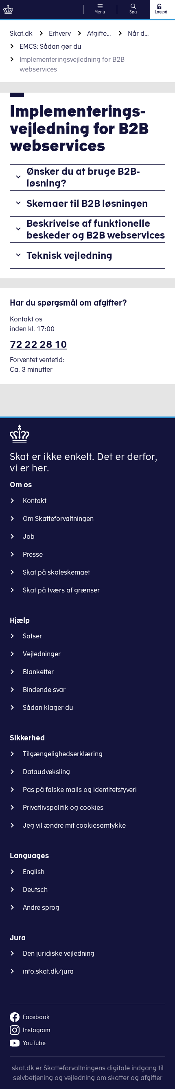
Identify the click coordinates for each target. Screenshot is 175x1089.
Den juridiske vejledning (58, 953)
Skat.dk (21, 33)
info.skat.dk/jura (48, 971)
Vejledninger (42, 653)
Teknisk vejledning (69, 255)
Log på (161, 11)
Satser (32, 636)
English (33, 871)
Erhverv (60, 33)
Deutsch (35, 889)
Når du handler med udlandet (140, 33)
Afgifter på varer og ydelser (99, 33)
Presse (33, 554)
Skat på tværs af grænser (61, 590)
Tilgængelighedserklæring (63, 753)
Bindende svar (44, 689)
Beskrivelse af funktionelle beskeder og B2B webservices (95, 229)
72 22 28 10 (38, 344)
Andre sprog (41, 907)
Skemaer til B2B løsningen (87, 203)
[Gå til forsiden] (8, 9)
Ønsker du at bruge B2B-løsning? (83, 177)
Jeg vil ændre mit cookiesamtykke (74, 825)
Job (29, 536)
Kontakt (34, 500)
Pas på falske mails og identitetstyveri (80, 789)
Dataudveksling (46, 771)
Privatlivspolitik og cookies (63, 807)
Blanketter (38, 671)
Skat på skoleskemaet (56, 572)
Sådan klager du (48, 707)
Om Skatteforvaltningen (58, 518)
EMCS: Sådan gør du (50, 46)
